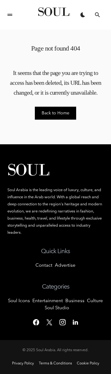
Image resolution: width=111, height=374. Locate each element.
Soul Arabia (45, 350)
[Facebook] (36, 322)
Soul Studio (57, 308)
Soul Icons (19, 301)
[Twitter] (49, 322)
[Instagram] (63, 322)
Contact (43, 265)
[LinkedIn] (75, 322)
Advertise (65, 265)
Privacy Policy (23, 363)
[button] (10, 14)
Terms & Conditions (55, 363)
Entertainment (47, 301)
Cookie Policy (88, 363)
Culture (95, 301)
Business (74, 301)
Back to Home (55, 113)
